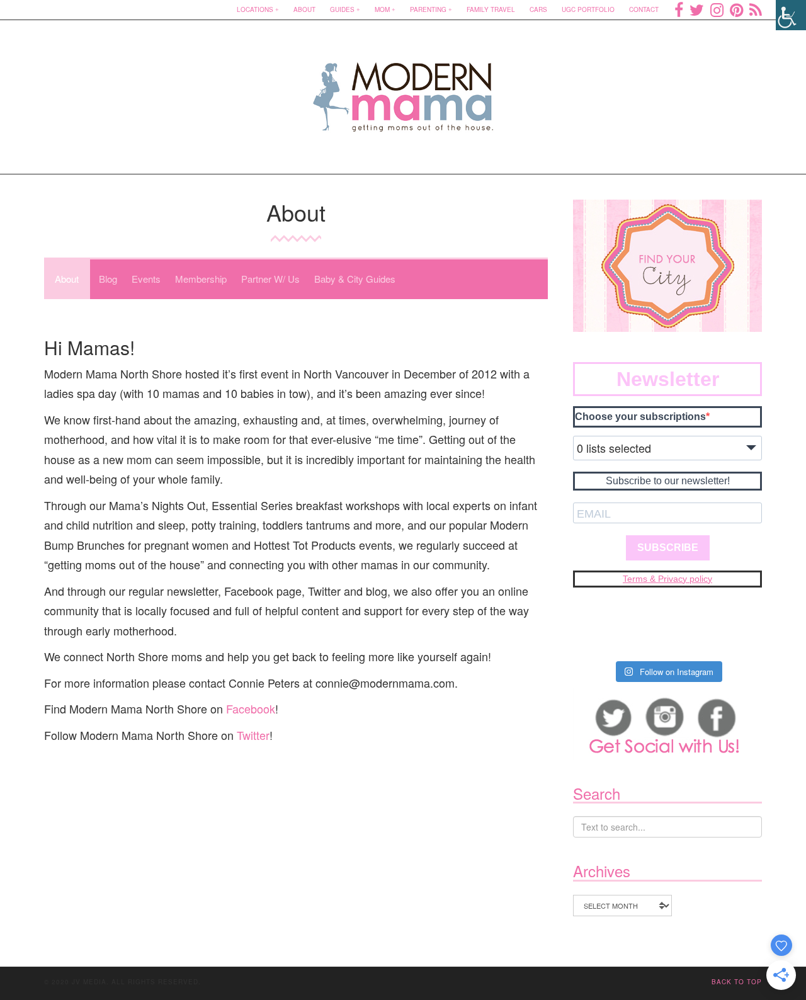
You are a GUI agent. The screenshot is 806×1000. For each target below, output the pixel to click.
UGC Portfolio (588, 9)
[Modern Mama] (403, 89)
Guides (342, 9)
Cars (538, 9)
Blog (108, 278)
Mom (382, 9)
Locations (255, 9)
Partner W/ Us (270, 278)
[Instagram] (717, 9)
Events (146, 278)
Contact (644, 9)
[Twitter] (697, 9)
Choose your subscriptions (640, 416)
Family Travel (491, 9)
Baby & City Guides (354, 278)
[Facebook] (678, 9)
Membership (201, 278)
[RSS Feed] (755, 9)
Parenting (428, 9)
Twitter (253, 735)
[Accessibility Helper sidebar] (791, 15)
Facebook (250, 708)
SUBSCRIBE (667, 547)
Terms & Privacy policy (667, 579)
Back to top (737, 981)
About (304, 9)
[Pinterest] (736, 9)
